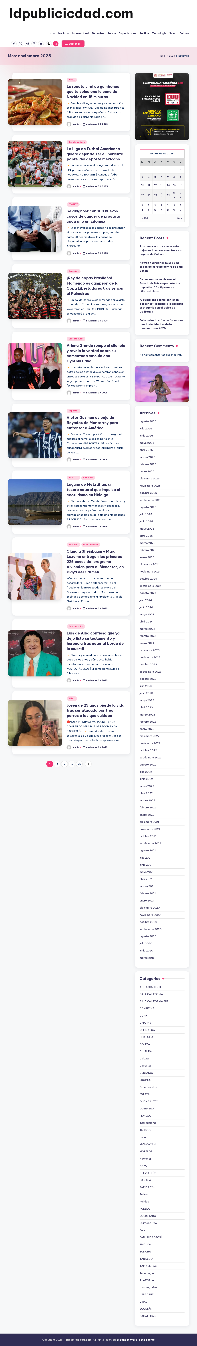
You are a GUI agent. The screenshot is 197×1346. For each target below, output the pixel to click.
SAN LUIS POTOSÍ (151, 1237)
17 (142, 195)
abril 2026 (146, 450)
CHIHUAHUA (147, 1030)
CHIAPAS (145, 1022)
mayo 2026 (147, 443)
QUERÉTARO (148, 1216)
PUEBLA (145, 1208)
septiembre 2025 (150, 500)
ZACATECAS (147, 1316)
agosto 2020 (148, 936)
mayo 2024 (147, 614)
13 (162, 185)
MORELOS (146, 1151)
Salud (143, 1230)
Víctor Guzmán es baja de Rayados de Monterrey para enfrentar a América (92, 422)
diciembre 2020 (150, 907)
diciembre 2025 (150, 478)
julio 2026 (146, 428)
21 (168, 195)
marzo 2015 (147, 957)
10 (142, 185)
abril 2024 (146, 621)
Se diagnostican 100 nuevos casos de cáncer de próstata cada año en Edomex (93, 216)
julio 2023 (146, 686)
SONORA (145, 1251)
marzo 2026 (147, 457)
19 (155, 195)
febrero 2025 (148, 550)
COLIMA (145, 1044)
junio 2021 (146, 864)
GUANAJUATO (149, 1101)
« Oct (145, 218)
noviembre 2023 (150, 657)
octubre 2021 (148, 836)
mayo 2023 (147, 700)
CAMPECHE (147, 1008)
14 (168, 185)
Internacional (148, 1123)
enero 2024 (147, 643)
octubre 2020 (148, 922)
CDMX (143, 1015)
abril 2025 (146, 535)
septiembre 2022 (150, 757)
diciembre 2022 (150, 736)
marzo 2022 (147, 800)
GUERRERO (147, 1108)
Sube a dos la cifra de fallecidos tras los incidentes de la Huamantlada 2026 (161, 324)
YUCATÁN (146, 1308)
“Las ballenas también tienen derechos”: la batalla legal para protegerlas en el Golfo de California (161, 305)
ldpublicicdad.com (71, 13)
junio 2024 (146, 607)
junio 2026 (146, 435)
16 (181, 185)
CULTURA (146, 1051)
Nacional (88, 478)
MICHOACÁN (148, 1144)
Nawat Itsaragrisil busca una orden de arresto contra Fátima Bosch (161, 266)
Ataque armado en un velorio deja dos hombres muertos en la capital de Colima (161, 250)
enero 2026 (147, 471)
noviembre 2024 (150, 571)
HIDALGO (73, 478)
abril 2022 (146, 793)
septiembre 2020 (151, 929)
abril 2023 (146, 707)
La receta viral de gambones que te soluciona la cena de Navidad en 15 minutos (93, 91)
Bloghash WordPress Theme (136, 1339)
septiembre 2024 (150, 586)
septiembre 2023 (150, 671)
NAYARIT (145, 1165)
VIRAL (71, 80)
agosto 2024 (148, 593)
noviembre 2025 (150, 485)
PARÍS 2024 (147, 1187)
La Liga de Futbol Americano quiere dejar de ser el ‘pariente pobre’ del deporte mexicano (95, 153)
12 (155, 185)
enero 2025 (147, 557)
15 (174, 185)
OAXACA (145, 1180)
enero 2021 (147, 900)
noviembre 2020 (150, 915)
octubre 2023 (148, 664)
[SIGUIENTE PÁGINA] (88, 764)
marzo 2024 (147, 628)
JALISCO (145, 1130)
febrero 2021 (148, 893)
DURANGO (146, 1073)
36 (79, 764)
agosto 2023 (148, 678)
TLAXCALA (147, 1280)
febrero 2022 (148, 807)
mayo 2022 (147, 786)
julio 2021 (145, 857)
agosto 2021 (148, 850)
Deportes (73, 271)
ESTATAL (145, 1094)
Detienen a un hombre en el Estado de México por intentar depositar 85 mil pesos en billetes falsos (160, 285)
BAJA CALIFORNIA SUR (154, 1001)
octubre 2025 (148, 493)
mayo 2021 (147, 872)
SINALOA (145, 1244)
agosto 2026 (148, 421)
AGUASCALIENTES (151, 987)
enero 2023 (147, 729)
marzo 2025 (147, 543)
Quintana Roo (90, 544)
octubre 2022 (148, 750)
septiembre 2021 (150, 843)
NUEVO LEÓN (148, 1173)
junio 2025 (146, 521)
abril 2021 (146, 879)
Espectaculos (76, 339)
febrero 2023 (148, 721)
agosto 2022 (148, 764)
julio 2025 (146, 514)
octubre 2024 (148, 578)
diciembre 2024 (150, 564)
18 (149, 195)
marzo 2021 (147, 886)
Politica (144, 1201)
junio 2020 (146, 950)
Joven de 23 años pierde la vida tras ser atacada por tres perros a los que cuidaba (95, 710)
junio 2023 (146, 693)
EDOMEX (73, 204)
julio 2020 (146, 943)
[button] (73, 43)
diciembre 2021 (149, 822)
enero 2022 (147, 814)
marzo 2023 (147, 714)
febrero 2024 (148, 636)
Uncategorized (76, 142)
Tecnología (147, 1273)
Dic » (179, 218)
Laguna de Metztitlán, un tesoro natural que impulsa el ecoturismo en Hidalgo (93, 489)
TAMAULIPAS (148, 1266)
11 (149, 185)
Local (143, 1137)
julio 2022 (146, 772)
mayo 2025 (147, 528)
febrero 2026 (148, 464)
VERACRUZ (147, 1294)
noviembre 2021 (150, 829)
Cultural (144, 1058)
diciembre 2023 (150, 650)
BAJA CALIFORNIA (151, 994)
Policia (144, 1194)
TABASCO (146, 1258)
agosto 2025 (148, 507)
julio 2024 (146, 600)
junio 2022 (146, 779)
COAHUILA (146, 1037)
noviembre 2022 (150, 743)
